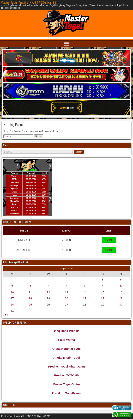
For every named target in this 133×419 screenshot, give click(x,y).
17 (12, 298)
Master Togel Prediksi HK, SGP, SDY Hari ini (28, 3)
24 (12, 304)
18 (30, 298)
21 (84, 298)
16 (120, 292)
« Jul (5, 315)
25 (30, 304)
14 (84, 292)
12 (48, 292)
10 (12, 292)
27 (66, 304)
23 (120, 298)
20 (66, 298)
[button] (109, 240)
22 (102, 298)
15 (102, 292)
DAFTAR (109, 240)
